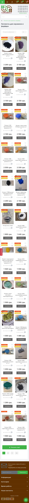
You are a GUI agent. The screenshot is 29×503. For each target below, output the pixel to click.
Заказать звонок (23, 13)
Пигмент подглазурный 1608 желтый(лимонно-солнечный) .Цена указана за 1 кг (8, 261)
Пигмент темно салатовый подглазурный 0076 (8, 295)
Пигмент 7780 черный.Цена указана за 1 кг (21, 395)
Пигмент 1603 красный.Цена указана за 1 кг (21, 91)
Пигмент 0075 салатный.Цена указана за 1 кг (21, 295)
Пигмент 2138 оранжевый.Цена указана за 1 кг (8, 127)
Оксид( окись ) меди (8, 225)
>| (16, 453)
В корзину (8, 68)
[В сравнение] (12, 40)
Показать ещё (15, 447)
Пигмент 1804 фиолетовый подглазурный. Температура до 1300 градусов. (8, 92)
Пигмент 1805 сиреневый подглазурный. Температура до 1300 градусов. (21, 56)
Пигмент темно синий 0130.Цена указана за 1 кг (21, 127)
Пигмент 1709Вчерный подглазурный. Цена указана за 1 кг (7, 194)
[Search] (26, 16)
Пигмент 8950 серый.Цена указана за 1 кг (21, 362)
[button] (12, 2)
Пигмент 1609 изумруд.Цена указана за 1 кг (7, 362)
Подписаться (23, 472)
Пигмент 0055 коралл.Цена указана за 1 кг (8, 429)
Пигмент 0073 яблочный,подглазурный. (8, 327)
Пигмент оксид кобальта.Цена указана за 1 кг (7, 55)
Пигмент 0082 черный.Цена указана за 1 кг (21, 227)
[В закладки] (12, 38)
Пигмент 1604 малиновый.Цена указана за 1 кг (21, 429)
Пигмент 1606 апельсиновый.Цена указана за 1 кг (8, 160)
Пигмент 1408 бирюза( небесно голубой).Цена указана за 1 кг (21, 328)
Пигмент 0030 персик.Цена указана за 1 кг (21, 160)
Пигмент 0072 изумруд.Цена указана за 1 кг (21, 260)
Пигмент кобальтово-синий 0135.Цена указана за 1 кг (21, 194)
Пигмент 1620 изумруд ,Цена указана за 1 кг (7, 394)
